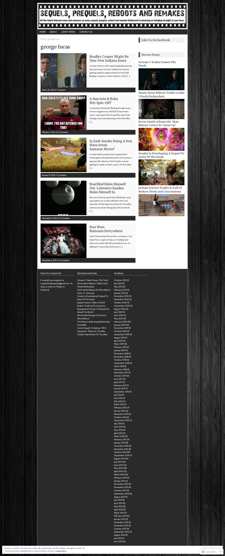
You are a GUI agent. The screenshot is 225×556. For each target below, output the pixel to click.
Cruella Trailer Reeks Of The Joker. (92, 334)
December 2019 (121, 328)
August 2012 (119, 535)
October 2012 (120, 529)
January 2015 (119, 442)
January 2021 (119, 293)
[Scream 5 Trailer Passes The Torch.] (161, 88)
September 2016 (121, 391)
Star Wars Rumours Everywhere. (106, 229)
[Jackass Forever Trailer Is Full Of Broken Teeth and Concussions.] (161, 214)
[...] (128, 76)
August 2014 (119, 458)
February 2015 (120, 439)
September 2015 (121, 420)
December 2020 (121, 296)
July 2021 (118, 283)
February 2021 (120, 290)
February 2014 (120, 478)
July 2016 (118, 395)
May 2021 (118, 286)
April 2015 (118, 433)
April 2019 (118, 341)
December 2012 (121, 522)
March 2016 (119, 404)
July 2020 (118, 312)
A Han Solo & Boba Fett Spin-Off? (104, 101)
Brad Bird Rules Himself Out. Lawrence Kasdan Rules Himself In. (108, 188)
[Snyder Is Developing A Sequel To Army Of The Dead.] (161, 183)
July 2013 (118, 500)
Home (42, 31)
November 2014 (121, 449)
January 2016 (119, 411)
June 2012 (118, 541)
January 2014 (119, 481)
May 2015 (118, 430)
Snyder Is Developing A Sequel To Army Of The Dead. (161, 155)
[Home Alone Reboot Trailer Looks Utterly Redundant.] (161, 117)
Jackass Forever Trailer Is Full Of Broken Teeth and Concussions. (160, 189)
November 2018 (121, 357)
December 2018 (121, 353)
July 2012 (118, 538)
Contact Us (85, 31)
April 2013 (118, 509)
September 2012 (121, 532)
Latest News (68, 31)
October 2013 (120, 490)
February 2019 (120, 347)
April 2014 (118, 471)
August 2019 (119, 337)
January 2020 (120, 325)
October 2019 (120, 331)
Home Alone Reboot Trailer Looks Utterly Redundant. (161, 94)
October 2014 (120, 452)
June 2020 (118, 315)
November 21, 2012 (49, 218)
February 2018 (120, 369)
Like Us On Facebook (156, 40)
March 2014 (119, 474)
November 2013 (121, 487)
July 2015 (118, 423)
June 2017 (118, 379)
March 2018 (119, 366)
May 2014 (118, 468)
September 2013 (121, 493)
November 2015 (121, 414)
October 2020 (120, 302)
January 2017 (119, 388)
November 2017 (121, 372)
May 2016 (118, 401)
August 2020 (120, 309)
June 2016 (118, 398)
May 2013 (118, 506)
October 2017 (120, 376)
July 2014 (118, 462)
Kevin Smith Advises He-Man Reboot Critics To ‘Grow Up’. (159, 123)
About (53, 31)
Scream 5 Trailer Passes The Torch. (93, 280)
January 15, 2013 (48, 175)
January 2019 (119, 350)
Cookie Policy (60, 551)
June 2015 (118, 427)
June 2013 (118, 503)
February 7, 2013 (48, 132)
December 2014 (121, 446)
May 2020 (118, 318)
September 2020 (122, 306)
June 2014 (118, 465)
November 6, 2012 (49, 260)
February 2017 (120, 385)
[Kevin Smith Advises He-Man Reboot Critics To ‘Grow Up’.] (161, 149)
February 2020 (120, 321)
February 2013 (120, 516)
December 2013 (121, 484)
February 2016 (120, 407)
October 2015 (120, 417)
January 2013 (119, 519)
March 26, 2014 (48, 90)
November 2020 (121, 299)
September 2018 (121, 363)
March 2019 (119, 344)
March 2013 (119, 513)
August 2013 (119, 497)
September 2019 (121, 334)
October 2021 (120, 280)
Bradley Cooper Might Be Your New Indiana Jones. (109, 58)
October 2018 (120, 360)
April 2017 (118, 382)
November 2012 (121, 525)
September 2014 (121, 455)
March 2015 (119, 436)
